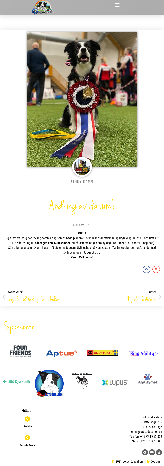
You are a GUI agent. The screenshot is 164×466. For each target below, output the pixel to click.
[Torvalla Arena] (27, 437)
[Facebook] (145, 452)
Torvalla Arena (27, 445)
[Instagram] (159, 452)
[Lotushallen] (27, 419)
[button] (117, 5)
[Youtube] (152, 452)
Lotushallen (27, 426)
